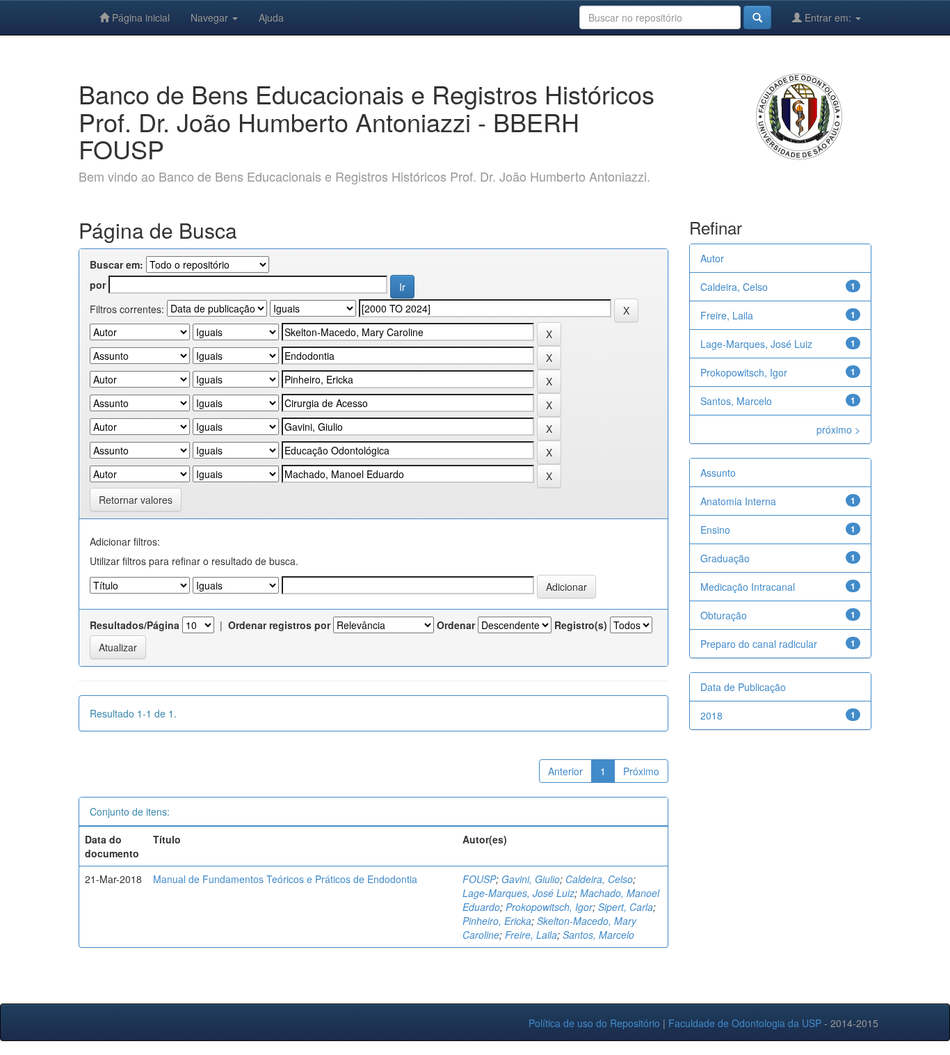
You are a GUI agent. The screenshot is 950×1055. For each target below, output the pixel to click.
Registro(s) (580, 625)
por (98, 285)
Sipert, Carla (625, 907)
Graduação (725, 558)
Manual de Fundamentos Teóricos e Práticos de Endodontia (285, 879)
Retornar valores (135, 500)
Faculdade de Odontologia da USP (744, 1023)
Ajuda (271, 17)
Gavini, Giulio (530, 879)
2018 (711, 715)
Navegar (211, 17)
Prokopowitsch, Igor (549, 907)
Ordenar (456, 625)
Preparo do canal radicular (758, 644)
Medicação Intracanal (747, 587)
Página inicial (139, 17)
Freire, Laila (531, 935)
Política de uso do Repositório (594, 1023)
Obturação (723, 615)
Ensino (715, 530)
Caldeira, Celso (599, 879)
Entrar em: (828, 17)
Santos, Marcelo (598, 935)
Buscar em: (116, 264)
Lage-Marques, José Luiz (518, 893)
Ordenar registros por (279, 625)
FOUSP (479, 879)
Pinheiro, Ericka (496, 921)
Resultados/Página (134, 625)
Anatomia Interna (738, 501)
